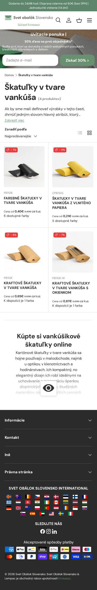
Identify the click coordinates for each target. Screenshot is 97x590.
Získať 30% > (77, 60)
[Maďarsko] (84, 502)
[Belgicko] (27, 496)
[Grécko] (8, 502)
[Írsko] (46, 502)
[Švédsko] (60, 513)
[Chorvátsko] (46, 496)
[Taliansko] (70, 513)
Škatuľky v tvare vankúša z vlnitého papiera (71, 203)
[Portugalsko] (46, 507)
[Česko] (37, 496)
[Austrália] (18, 496)
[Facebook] (42, 531)
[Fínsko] (75, 496)
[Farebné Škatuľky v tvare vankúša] (24, 166)
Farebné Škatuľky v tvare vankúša (23, 200)
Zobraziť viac (14, 120)
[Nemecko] (8, 507)
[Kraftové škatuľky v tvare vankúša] (24, 251)
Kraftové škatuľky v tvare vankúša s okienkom (71, 288)
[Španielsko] (32, 513)
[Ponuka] (89, 20)
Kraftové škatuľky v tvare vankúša (22, 285)
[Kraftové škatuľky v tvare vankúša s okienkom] (72, 251)
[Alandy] (8, 496)
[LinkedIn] (54, 531)
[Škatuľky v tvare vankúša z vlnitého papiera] (72, 166)
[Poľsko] (37, 507)
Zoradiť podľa (16, 129)
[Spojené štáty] (51, 513)
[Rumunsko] (65, 507)
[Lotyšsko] (75, 502)
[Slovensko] (84, 507)
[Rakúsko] (56, 507)
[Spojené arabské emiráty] (42, 513)
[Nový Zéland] (27, 507)
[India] (37, 502)
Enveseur (64, 578)
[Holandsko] (18, 502)
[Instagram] (48, 531)
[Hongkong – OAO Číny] (27, 502)
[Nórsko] (18, 507)
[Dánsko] (56, 496)
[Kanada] (56, 502)
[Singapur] (75, 507)
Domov (9, 75)
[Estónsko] (65, 496)
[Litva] (65, 502)
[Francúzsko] (84, 496)
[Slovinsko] (22, 513)
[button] (79, 20)
